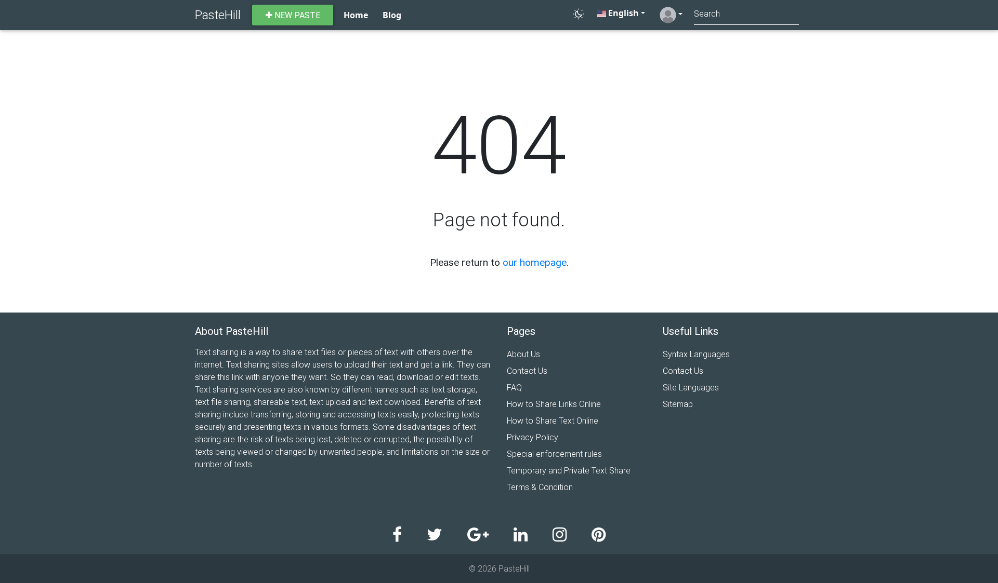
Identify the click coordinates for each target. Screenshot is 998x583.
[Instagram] (572, 534)
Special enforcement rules (554, 454)
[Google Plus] (490, 534)
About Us (523, 354)
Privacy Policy (532, 437)
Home (356, 15)
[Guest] (671, 15)
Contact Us (527, 370)
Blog (392, 15)
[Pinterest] (599, 534)
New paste (296, 15)
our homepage (535, 262)
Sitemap (678, 404)
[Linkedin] (533, 534)
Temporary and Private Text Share (569, 470)
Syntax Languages (696, 354)
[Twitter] (447, 534)
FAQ (514, 387)
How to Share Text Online (552, 420)
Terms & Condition (540, 487)
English (622, 13)
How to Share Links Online (554, 404)
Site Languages (691, 387)
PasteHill (218, 14)
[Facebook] (409, 534)
